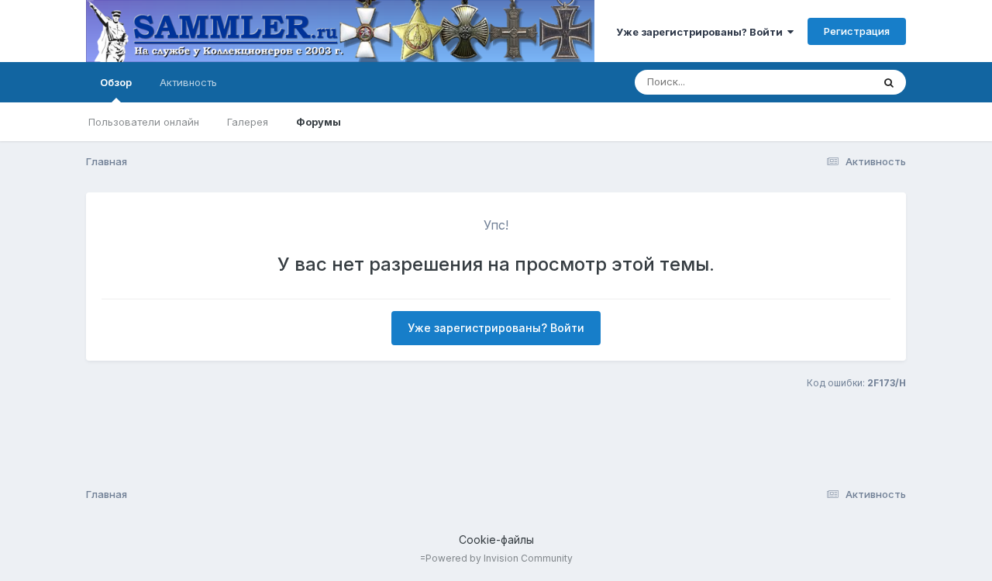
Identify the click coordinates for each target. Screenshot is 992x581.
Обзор (116, 82)
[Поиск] (889, 82)
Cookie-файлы (496, 539)
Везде (836, 82)
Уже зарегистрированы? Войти (701, 32)
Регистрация (857, 31)
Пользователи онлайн (143, 122)
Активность (188, 82)
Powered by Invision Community (499, 558)
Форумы (318, 122)
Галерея (247, 122)
